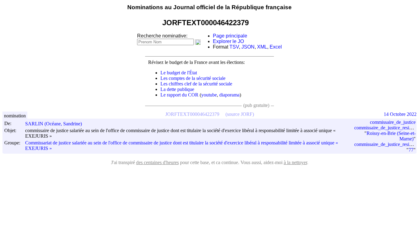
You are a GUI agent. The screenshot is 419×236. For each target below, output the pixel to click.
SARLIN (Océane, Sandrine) (53, 123)
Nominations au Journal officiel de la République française (209, 7)
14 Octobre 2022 (400, 114)
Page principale (230, 35)
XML (262, 46)
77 (411, 149)
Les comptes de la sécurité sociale (192, 78)
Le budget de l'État (178, 72)
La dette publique (177, 89)
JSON (248, 46)
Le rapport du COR (179, 94)
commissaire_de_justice (393, 122)
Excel (276, 46)
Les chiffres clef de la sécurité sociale (196, 83)
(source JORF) (239, 114)
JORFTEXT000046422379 (192, 114)
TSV (234, 46)
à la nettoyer (295, 162)
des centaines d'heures (157, 162)
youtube (209, 94)
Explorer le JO (228, 41)
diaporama (229, 94)
